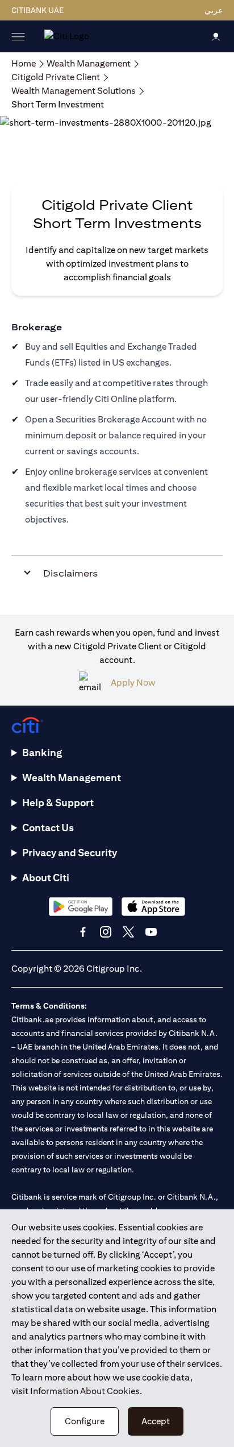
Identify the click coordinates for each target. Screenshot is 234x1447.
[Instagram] (105, 932)
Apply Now (133, 682)
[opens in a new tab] (80, 906)
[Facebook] (83, 932)
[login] (216, 36)
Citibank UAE (37, 10)
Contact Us (48, 828)
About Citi (45, 878)
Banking (42, 752)
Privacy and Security (69, 853)
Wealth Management (71, 777)
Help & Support (58, 803)
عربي (213, 10)
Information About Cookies (85, 1391)
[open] (18, 36)
